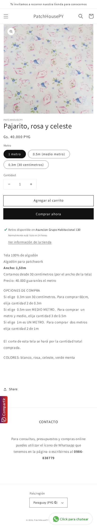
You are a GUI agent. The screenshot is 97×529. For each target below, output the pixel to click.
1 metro (14, 154)
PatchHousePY (41, 520)
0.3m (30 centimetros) (26, 165)
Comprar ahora (48, 214)
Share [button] (13, 389)
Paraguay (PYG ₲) (45, 503)
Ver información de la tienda (30, 242)
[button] (6, 16)
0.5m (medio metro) (49, 154)
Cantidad (10, 175)
